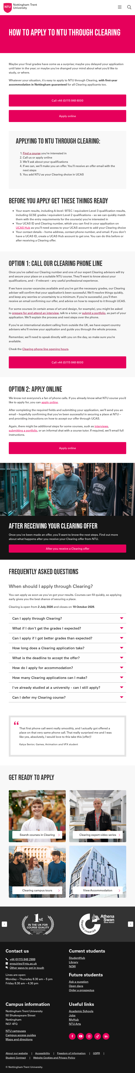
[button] (4, 924)
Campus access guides (21, 1035)
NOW (72, 966)
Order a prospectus (81, 990)
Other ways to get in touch (27, 967)
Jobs (72, 1015)
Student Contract (16, 1057)
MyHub (74, 1019)
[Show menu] (119, 7)
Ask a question (78, 981)
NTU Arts (75, 1024)
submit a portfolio (93, 313)
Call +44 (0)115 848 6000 (67, 100)
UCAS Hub (23, 227)
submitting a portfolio (23, 430)
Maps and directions (19, 1039)
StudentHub (77, 958)
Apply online (67, 116)
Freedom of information (71, 1053)
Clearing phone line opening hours (45, 349)
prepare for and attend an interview (35, 313)
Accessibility (42, 1053)
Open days (76, 986)
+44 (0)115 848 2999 (22, 959)
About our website (17, 1053)
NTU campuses (16, 1031)
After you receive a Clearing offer (67, 548)
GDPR (96, 1053)
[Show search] (129, 7)
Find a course (32, 153)
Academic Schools (81, 1011)
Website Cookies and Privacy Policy (54, 1057)
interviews (101, 426)
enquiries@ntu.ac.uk (23, 963)
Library (73, 962)
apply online (49, 402)
